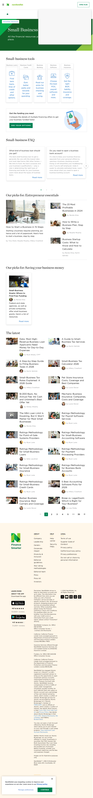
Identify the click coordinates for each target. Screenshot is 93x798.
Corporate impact (38, 549)
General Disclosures (48, 716)
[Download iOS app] (18, 603)
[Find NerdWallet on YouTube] (66, 598)
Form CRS (42, 710)
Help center (52, 540)
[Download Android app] (18, 617)
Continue (45, 790)
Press (36, 575)
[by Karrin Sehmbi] (63, 346)
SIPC (40, 705)
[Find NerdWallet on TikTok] (79, 598)
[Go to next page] (84, 514)
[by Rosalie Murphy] (64, 232)
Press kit (37, 578)
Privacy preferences (69, 554)
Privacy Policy (44, 712)
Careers (37, 545)
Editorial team (39, 572)
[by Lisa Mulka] (63, 508)
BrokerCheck (38, 719)
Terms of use (66, 538)
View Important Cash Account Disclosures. (44, 731)
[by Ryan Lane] (63, 423)
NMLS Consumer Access (42, 628)
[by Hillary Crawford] (63, 368)
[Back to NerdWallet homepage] (7, 14)
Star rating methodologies (40, 567)
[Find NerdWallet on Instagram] (71, 598)
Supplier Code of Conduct (67, 543)
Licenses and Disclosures (42, 630)
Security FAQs (53, 545)
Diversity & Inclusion (38, 555)
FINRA (36, 705)
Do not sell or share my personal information (70, 559)
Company (38, 538)
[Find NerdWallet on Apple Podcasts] (75, 598)
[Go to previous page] (41, 514)
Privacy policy (66, 547)
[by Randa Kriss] (64, 215)
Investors (38, 582)
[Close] (52, 778)
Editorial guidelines (38, 561)
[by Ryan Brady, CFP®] (21, 354)
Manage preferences (25, 790)
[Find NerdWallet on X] (62, 598)
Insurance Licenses (40, 650)
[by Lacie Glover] (63, 387)
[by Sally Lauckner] (21, 459)
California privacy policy (71, 551)
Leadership (38, 542)
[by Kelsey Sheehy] (21, 406)
